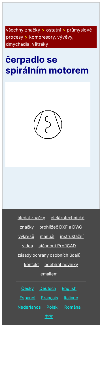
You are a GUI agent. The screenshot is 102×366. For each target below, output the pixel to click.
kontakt (31, 264)
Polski (52, 307)
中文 (49, 316)
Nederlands (29, 307)
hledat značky (31, 217)
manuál (47, 236)
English (69, 288)
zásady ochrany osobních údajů (49, 255)
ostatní (53, 30)
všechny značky (23, 30)
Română (72, 307)
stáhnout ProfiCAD (57, 245)
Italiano (71, 297)
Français (49, 297)
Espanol (27, 297)
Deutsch (47, 288)
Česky (27, 288)
